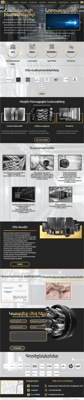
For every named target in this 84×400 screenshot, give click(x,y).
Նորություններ (33, 2)
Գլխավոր (15, 2)
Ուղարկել (17, 348)
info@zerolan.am (25, 399)
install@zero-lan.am (56, 394)
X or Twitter (35, 394)
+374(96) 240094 (33, 399)
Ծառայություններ (63, 2)
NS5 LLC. (68, 398)
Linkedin (34, 390)
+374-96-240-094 (54, 390)
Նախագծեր (42, 2)
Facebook (35, 386)
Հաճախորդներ (52, 2)
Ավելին (42, 93)
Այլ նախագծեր (42, 139)
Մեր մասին (24, 2)
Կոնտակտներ (74, 2)
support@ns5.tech (75, 399)
